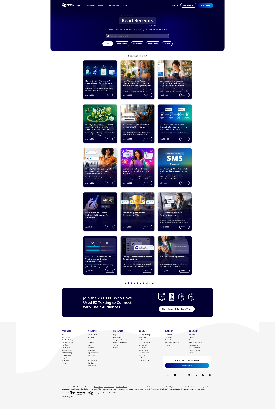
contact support (139, 389)
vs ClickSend (143, 358)
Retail (89, 340)
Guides (115, 345)
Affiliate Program (194, 350)
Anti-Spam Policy (121, 387)
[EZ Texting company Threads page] (210, 375)
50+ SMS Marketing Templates (173, 256)
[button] (205, 5)
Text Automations (67, 342)
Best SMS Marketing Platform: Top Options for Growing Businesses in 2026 (98, 259)
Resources (113, 5)
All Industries (92, 366)
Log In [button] (175, 5)
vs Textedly (142, 348)
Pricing (124, 5)
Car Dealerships (92, 335)
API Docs (167, 345)
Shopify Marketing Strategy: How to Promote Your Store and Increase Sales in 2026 (99, 171)
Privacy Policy (98, 387)
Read (108, 95)
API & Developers (194, 348)
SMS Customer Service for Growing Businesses (171, 213)
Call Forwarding (67, 353)
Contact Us (168, 335)
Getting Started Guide (172, 342)
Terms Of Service (109, 387)
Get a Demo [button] (188, 5)
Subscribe (187, 365)
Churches (91, 363)
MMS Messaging (67, 350)
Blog (114, 335)
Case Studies (117, 337)
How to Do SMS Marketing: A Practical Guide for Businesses (98, 82)
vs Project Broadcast (145, 360)
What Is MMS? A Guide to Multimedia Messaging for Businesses (96, 215)
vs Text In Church (144, 342)
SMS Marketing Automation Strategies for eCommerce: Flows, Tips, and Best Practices (174, 127)
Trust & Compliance (171, 340)
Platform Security (194, 345)
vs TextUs (142, 355)
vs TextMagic (143, 345)
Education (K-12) (93, 360)
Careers (191, 337)
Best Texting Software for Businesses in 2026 (134, 213)
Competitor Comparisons (121, 340)
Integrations (66, 358)
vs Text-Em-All (143, 350)
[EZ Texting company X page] (189, 375)
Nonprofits (91, 350)
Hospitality (91, 348)
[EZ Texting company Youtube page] (175, 375)
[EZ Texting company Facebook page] (182, 375)
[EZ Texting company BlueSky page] (203, 375)
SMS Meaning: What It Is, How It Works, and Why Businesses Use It (174, 171)
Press (190, 340)
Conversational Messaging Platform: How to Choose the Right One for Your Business (172, 83)
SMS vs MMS (66, 348)
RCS (63, 335)
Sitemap (191, 353)
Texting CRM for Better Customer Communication (137, 257)
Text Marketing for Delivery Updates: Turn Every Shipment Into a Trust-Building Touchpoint (137, 83)
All (107, 43)
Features (137, 43)
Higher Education (93, 353)
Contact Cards (66, 355)
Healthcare (91, 355)
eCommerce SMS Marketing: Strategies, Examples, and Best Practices (136, 171)
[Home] (71, 5)
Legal (89, 345)
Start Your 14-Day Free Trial (176, 309)
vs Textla (142, 340)
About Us (192, 335)
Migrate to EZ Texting (120, 342)
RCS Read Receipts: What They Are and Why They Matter (136, 126)
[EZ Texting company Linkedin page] (168, 375)
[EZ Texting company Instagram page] (196, 375)
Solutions (101, 5)
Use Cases (153, 43)
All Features (65, 360)
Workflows (65, 345)
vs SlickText (142, 337)
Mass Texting (66, 337)
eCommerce (91, 337)
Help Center (169, 337)
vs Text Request (144, 353)
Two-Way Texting (67, 340)
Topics (167, 43)
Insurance (91, 342)
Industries (122, 43)
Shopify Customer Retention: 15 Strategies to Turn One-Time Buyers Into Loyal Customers (99, 127)
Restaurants (91, 358)
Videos (115, 348)
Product (90, 5)
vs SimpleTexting (144, 335)
